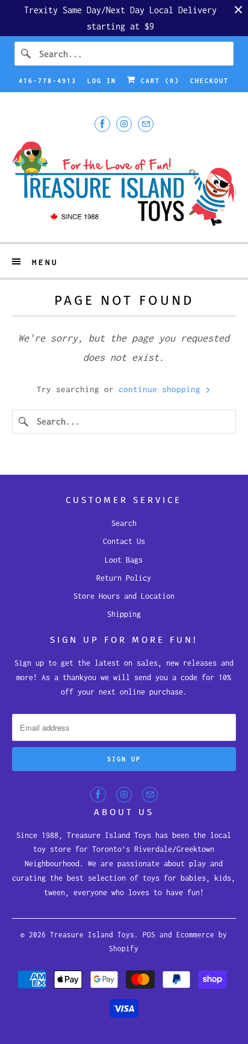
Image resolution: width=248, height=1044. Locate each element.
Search (124, 523)
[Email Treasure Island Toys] (145, 123)
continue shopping (162, 389)
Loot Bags (124, 559)
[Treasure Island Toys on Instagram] (124, 123)
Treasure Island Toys (92, 935)
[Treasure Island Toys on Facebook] (102, 123)
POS (149, 935)
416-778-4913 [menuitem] (47, 80)
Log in (101, 80)
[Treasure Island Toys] (123, 185)
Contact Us (124, 541)
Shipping (124, 614)
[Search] (26, 54)
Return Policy (123, 578)
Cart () (157, 80)
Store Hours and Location (124, 596)
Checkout (209, 80)
